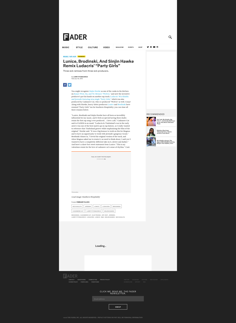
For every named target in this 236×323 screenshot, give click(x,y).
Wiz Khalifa (77, 206)
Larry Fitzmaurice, (78, 217)
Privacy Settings (104, 317)
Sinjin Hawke (95, 91)
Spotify (137, 282)
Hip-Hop (73, 56)
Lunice (111, 104)
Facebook (135, 279)
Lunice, (97, 217)
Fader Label (84, 282)
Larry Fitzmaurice (80, 76)
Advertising (81, 279)
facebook (151, 47)
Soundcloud (128, 282)
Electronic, (96, 215)
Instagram (154, 279)
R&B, (102, 217)
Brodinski (122, 104)
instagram (157, 47)
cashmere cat (78, 211)
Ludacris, (90, 217)
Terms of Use (93, 279)
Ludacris (106, 206)
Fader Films (95, 282)
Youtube (144, 279)
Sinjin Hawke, (110, 217)
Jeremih (88, 206)
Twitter (148, 47)
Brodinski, (75, 215)
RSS (144, 282)
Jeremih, (112, 215)
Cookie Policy (73, 282)
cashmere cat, (85, 215)
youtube (154, 47)
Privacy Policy (105, 279)
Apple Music (164, 279)
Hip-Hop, (105, 215)
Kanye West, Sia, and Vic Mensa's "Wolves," (92, 94)
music (65, 56)
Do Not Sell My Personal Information (127, 317)
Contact (71, 279)
